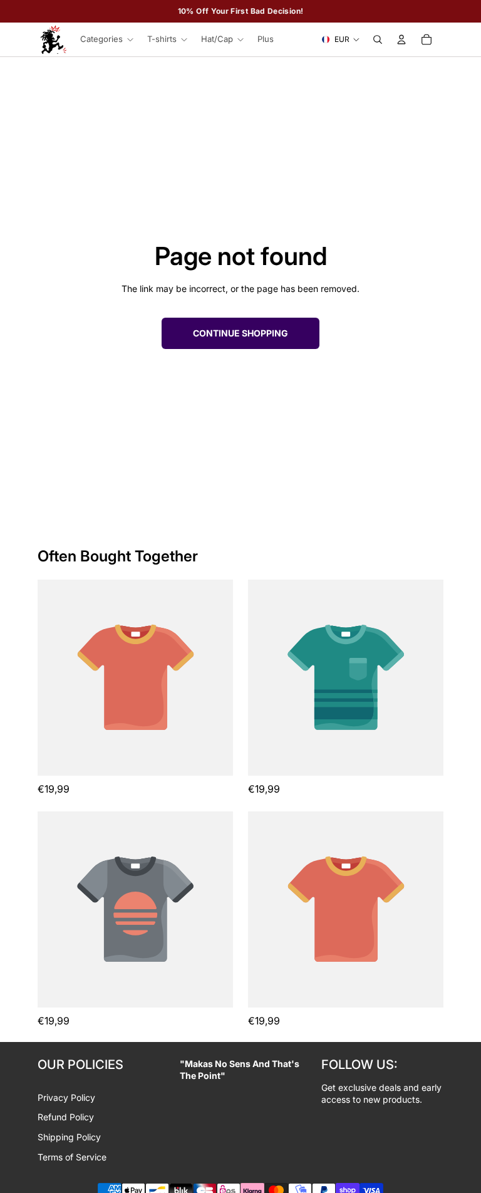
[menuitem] (265, 39)
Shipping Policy (69, 1137)
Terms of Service (72, 1157)
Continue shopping (240, 333)
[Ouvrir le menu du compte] (401, 39)
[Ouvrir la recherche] (377, 39)
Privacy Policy (66, 1097)
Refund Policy (66, 1117)
